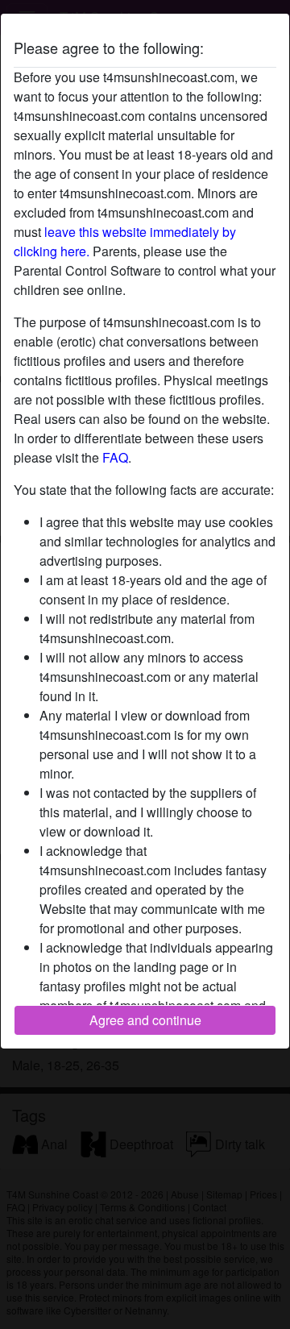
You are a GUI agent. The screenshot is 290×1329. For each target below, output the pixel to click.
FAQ (115, 457)
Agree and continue (145, 1020)
